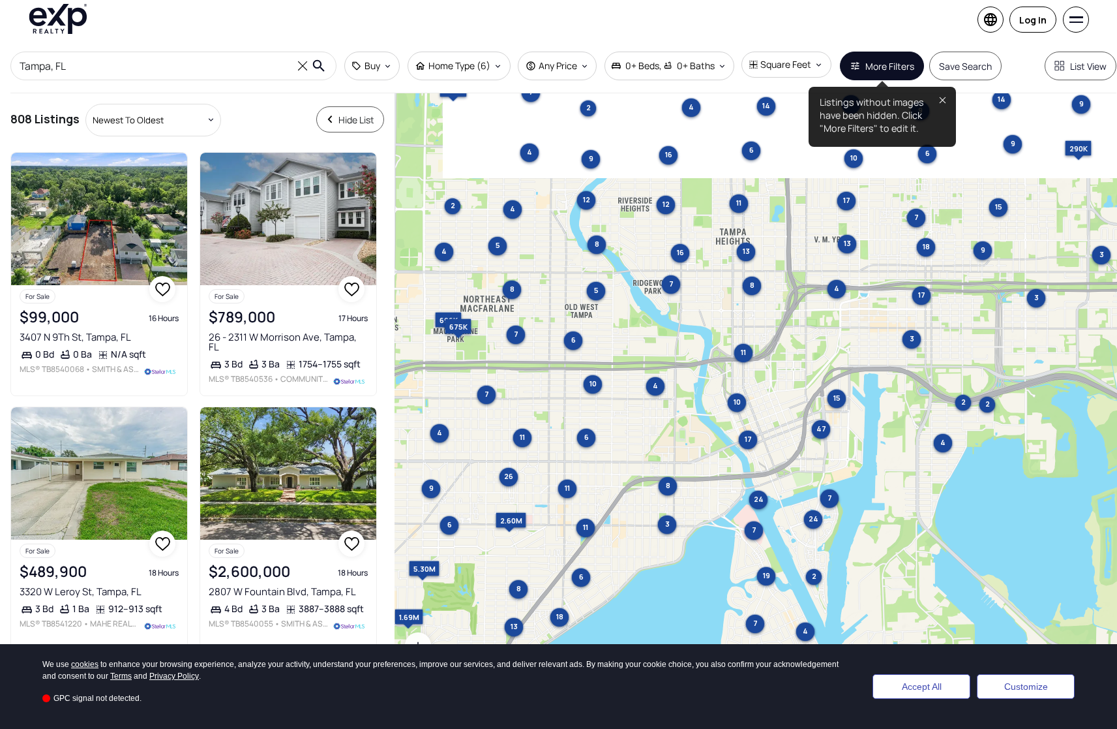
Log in (1033, 20)
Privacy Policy (174, 676)
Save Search (965, 66)
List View (1088, 66)
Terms (121, 676)
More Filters (889, 66)
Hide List (356, 120)
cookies (84, 664)
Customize (1026, 686)
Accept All (922, 686)
